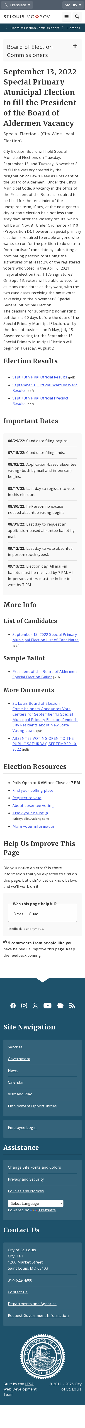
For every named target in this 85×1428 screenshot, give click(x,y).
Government (19, 1058)
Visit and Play (20, 1094)
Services (15, 1047)
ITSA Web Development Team (19, 1389)
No (35, 913)
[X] (35, 1005)
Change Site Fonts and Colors (34, 1167)
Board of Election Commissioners (35, 28)
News (13, 1070)
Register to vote (26, 797)
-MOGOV (26, 16)
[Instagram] (24, 1005)
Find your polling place (32, 790)
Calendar (16, 1082)
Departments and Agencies (32, 1303)
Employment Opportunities (32, 1106)
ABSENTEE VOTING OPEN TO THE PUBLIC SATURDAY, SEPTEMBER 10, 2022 (44, 744)
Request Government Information (38, 1315)
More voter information (34, 826)
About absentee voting (33, 805)
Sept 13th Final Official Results (39, 377)
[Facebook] (13, 1005)
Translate (47, 1209)
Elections (73, 28)
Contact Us (18, 1291)
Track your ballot (28, 812)
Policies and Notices (26, 1190)
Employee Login (22, 1127)
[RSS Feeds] (72, 1005)
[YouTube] (47, 1005)
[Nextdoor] (60, 1005)
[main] (42, 501)
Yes (20, 913)
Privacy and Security (26, 1179)
